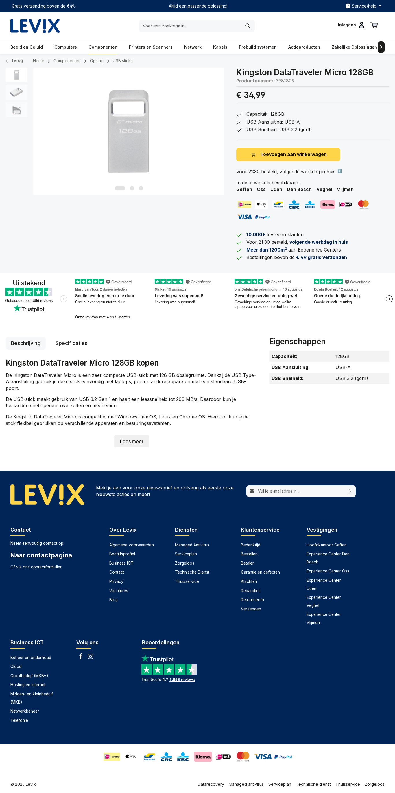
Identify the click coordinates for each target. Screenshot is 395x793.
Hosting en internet (27, 684)
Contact (116, 572)
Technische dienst (313, 784)
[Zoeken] (248, 26)
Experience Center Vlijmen (324, 618)
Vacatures (118, 590)
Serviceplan (186, 554)
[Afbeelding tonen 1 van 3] (120, 188)
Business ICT (121, 563)
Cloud (15, 666)
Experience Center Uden (324, 584)
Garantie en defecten (260, 572)
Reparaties (251, 590)
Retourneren (252, 599)
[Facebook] (81, 658)
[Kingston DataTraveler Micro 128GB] (128, 131)
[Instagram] (90, 658)
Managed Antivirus (192, 545)
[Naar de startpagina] (35, 26)
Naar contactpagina (41, 555)
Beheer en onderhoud (30, 657)
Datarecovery (211, 784)
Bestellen (249, 554)
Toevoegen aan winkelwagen (293, 154)
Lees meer (131, 441)
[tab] (26, 343)
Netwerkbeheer (24, 711)
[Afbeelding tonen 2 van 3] (132, 188)
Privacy (116, 581)
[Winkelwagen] (374, 25)
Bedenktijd (250, 545)
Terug (16, 60)
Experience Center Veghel (324, 601)
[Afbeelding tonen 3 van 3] (141, 188)
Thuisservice (187, 581)
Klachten (249, 581)
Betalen (248, 563)
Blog (113, 599)
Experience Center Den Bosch (328, 558)
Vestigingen (322, 530)
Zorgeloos (184, 563)
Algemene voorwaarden (131, 545)
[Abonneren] (350, 491)
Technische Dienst (192, 572)
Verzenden (251, 609)
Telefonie (19, 720)
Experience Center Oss (328, 571)
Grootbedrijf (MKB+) (29, 675)
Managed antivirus (246, 784)
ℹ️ (339, 171)
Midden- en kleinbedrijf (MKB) (31, 698)
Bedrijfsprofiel (122, 554)
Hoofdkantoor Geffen (327, 545)
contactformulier (46, 567)
